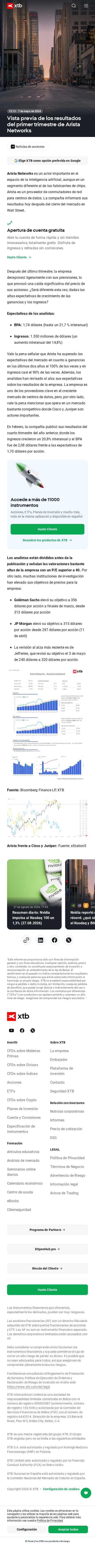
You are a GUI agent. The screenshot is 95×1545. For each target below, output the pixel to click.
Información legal (64, 1184)
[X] (68, 940)
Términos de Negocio (67, 1166)
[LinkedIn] (40, 940)
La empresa (59, 1050)
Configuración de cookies (61, 1489)
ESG (53, 1137)
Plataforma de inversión (61, 1071)
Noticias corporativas (67, 1111)
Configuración (27, 1529)
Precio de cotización (66, 1128)
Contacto (57, 1082)
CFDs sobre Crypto (22, 1099)
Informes (57, 1120)
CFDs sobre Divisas (22, 1064)
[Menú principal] (86, 5)
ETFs (11, 1091)
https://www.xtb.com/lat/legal (28, 1387)
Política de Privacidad (67, 1157)
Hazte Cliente (47, 529)
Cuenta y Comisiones (24, 1117)
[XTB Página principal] (13, 6)
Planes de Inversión (22, 1108)
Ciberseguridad (19, 1209)
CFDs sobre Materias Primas (23, 1053)
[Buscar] (73, 5)
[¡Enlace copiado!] (26, 940)
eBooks (13, 1200)
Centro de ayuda (20, 1192)
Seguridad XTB (62, 1091)
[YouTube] (11, 1030)
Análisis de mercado (23, 1160)
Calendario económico (25, 1183)
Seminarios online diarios (21, 1172)
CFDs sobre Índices (22, 1073)
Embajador (58, 1059)
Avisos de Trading (64, 1193)
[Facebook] (54, 940)
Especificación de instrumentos (21, 1129)
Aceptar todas (68, 1529)
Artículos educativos (23, 1151)
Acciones (14, 1082)
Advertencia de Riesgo (67, 1175)
